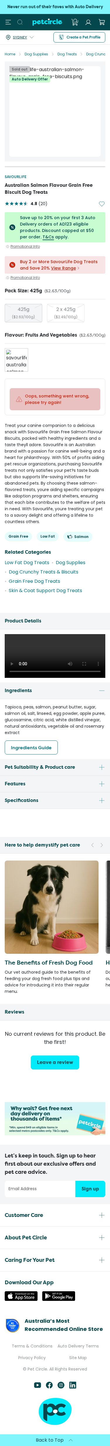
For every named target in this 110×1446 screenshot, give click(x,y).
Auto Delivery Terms (78, 1346)
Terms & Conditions (32, 1346)
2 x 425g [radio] (65, 312)
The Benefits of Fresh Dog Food (49, 962)
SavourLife (15, 176)
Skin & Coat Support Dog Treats (45, 590)
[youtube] (37, 1387)
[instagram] (61, 1387)
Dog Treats (67, 54)
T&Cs (48, 237)
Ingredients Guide (31, 747)
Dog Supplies (36, 54)
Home (10, 54)
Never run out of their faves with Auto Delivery (55, 7)
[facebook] (49, 1387)
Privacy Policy (32, 1358)
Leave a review (55, 1062)
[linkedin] (72, 1387)
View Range (63, 268)
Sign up (90, 1189)
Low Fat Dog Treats (27, 562)
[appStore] (21, 1299)
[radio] (16, 360)
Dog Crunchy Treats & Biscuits (43, 572)
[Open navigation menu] (8, 22)
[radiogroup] (55, 313)
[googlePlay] (58, 1299)
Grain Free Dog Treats (34, 581)
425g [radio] (23, 312)
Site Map (78, 1358)
